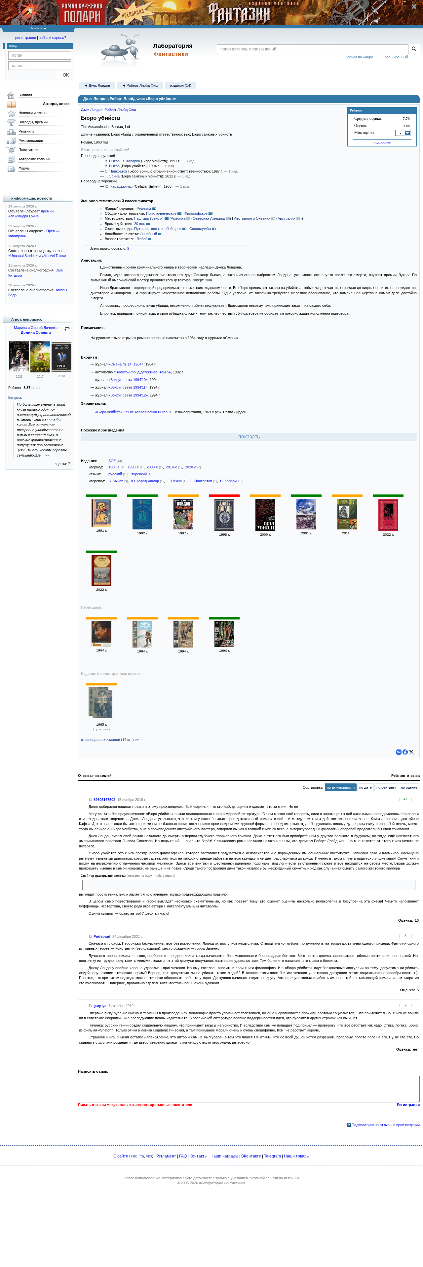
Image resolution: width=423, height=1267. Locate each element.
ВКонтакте (251, 1156)
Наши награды (224, 1156)
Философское (196, 213)
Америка (178, 218)
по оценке (409, 787)
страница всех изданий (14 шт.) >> (110, 740)
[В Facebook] (405, 752)
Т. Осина (112, 176)
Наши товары (297, 1156)
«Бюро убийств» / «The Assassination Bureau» (133, 412)
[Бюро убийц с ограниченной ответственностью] (183, 528)
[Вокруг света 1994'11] (142, 646)
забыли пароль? (52, 38)
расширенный (396, 57)
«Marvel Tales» (54, 256)
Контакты (199, 1156)
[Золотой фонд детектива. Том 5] (142, 528)
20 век (139, 224)
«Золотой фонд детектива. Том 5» (142, 372)
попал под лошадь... (102, 885)
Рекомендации (31, 141)
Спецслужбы (200, 229)
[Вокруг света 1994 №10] (224, 646)
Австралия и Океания (252, 218)
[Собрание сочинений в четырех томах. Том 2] (224, 529)
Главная (25, 94)
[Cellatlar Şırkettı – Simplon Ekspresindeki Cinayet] (102, 704)
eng (134, 1156)
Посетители (28, 150)
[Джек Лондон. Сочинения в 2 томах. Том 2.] (306, 528)
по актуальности (341, 787)
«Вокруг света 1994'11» (127, 387)
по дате (365, 787)
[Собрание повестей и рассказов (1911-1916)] (347, 528)
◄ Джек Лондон (97, 85)
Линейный (148, 234)
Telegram (272, 1156)
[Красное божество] (388, 529)
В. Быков (112, 161)
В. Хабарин (131, 161)
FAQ (183, 1156)
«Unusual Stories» (23, 256)
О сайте (120, 1156)
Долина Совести (36, 332)
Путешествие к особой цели (157, 229)
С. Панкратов (116, 171)
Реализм (143, 208)
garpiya (100, 1006)
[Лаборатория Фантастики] (122, 50)
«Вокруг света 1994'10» (128, 380)
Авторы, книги (56, 104)
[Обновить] (67, 332)
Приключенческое (161, 213)
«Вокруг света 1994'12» (128, 395)
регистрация (25, 38)
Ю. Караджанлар (119, 186)
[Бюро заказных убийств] (101, 584)
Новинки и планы (33, 113)
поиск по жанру (360, 57)
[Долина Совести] (19, 371)
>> (47, 455)
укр (149, 1156)
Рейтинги (26, 131)
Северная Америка (209, 218)
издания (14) (180, 85)
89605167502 (104, 800)
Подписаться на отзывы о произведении (386, 1125)
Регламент (166, 1156)
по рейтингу (386, 787)
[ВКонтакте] (399, 752)
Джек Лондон (91, 109)
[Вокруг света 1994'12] (183, 646)
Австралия (286, 218)
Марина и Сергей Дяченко (36, 328)
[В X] (411, 752)
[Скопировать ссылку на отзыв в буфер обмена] (91, 800)
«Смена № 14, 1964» (125, 364)
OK (63, 75)
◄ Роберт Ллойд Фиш (140, 85)
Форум (24, 168)
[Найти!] (414, 49)
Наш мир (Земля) (149, 218)
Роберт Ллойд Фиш (120, 109)
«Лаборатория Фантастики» (222, 1183)
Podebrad (102, 936)
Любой (141, 239)
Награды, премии (33, 122)
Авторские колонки (34, 159)
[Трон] (61, 370)
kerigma (14, 397)
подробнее (382, 142)
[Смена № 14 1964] (101, 645)
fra (141, 1156)
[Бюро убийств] (101, 525)
